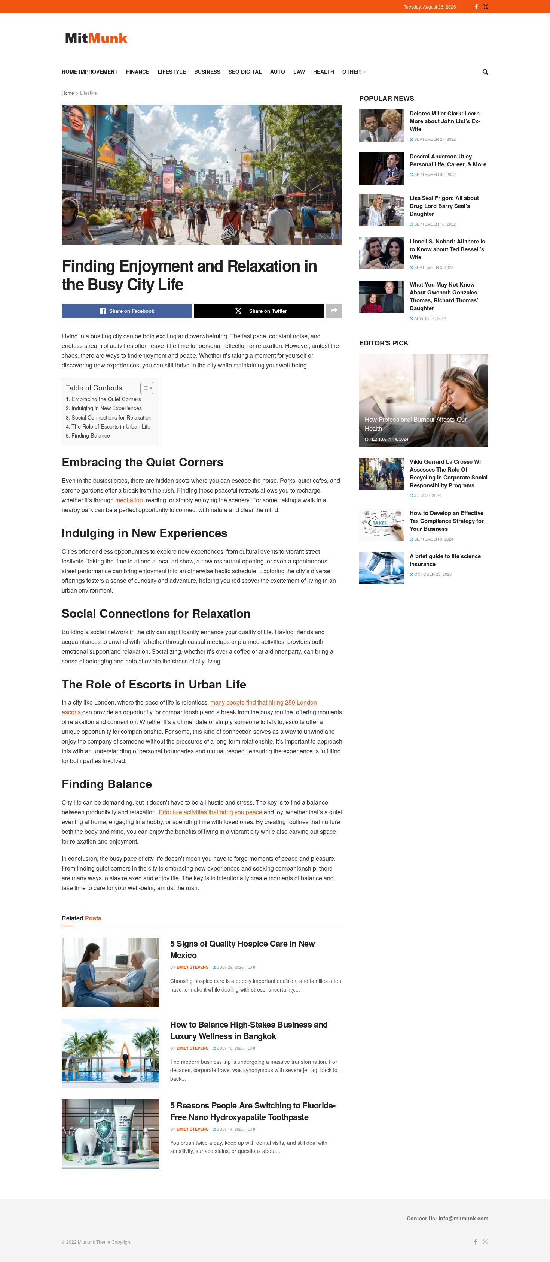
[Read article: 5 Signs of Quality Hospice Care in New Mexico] (110, 972)
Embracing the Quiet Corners (106, 399)
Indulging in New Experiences (106, 408)
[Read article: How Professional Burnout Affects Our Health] (423, 400)
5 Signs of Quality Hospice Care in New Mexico (242, 949)
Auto (277, 71)
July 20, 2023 (427, 495)
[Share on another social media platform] (334, 311)
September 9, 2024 (433, 539)
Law (299, 71)
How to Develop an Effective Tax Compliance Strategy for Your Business (447, 521)
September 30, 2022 (434, 174)
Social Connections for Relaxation (111, 417)
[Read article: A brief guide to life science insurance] (381, 568)
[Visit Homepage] (96, 38)
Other (351, 71)
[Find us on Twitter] (485, 6)
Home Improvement (90, 71)
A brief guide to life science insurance (445, 560)
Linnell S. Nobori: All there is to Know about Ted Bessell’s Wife (447, 249)
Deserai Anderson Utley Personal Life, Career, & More (448, 160)
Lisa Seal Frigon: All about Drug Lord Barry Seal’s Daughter (444, 206)
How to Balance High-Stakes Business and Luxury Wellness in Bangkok (249, 1030)
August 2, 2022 (429, 318)
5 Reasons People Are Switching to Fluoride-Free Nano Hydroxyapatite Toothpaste (252, 1111)
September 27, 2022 (434, 139)
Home (68, 93)
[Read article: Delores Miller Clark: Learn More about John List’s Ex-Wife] (381, 125)
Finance (137, 71)
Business (207, 71)
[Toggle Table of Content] (143, 388)
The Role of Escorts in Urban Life (110, 426)
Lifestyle (172, 71)
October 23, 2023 (432, 574)
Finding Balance (90, 435)
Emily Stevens (192, 967)
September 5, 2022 (433, 267)
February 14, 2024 (388, 439)
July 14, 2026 (230, 1129)
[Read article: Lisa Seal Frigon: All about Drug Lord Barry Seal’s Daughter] (381, 210)
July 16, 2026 (230, 1048)
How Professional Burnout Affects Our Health (416, 423)
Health (323, 71)
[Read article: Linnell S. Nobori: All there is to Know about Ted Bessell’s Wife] (381, 253)
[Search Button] (485, 71)
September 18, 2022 (434, 224)
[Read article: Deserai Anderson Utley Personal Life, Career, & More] (381, 168)
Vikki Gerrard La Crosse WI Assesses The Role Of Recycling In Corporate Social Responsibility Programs (449, 473)
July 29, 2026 (230, 967)
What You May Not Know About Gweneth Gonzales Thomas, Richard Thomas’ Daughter (444, 296)
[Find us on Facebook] (476, 6)
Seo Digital (245, 71)
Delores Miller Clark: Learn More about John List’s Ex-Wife (445, 121)
